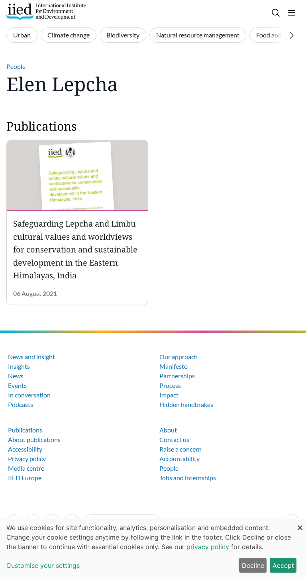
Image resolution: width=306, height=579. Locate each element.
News (16, 375)
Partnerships (177, 375)
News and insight (31, 356)
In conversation (29, 395)
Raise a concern (180, 449)
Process (170, 385)
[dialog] (153, 548)
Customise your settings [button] (43, 565)
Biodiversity (122, 35)
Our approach (178, 356)
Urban (22, 35)
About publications (34, 439)
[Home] (46, 12)
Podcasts (20, 404)
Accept (283, 565)
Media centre (26, 468)
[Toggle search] (276, 13)
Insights (19, 366)
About (168, 430)
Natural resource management (197, 35)
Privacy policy (27, 458)
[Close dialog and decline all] (300, 523)
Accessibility (25, 449)
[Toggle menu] (292, 13)
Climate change (68, 35)
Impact (168, 395)
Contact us (174, 439)
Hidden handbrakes (186, 404)
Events (17, 385)
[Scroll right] (292, 35)
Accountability (179, 458)
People (16, 66)
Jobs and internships (187, 477)
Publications (25, 430)
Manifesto (173, 366)
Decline (253, 565)
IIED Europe (24, 477)
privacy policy (207, 547)
